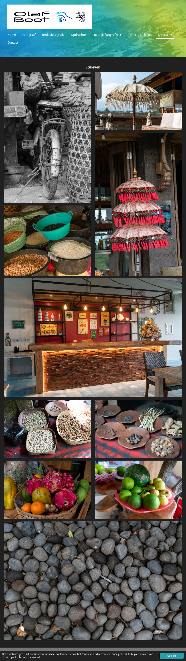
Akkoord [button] (171, 655)
